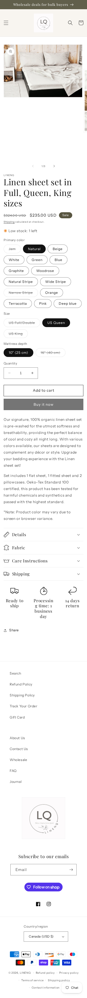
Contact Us (19, 749)
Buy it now (44, 404)
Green (37, 260)
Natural (34, 249)
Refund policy (45, 972)
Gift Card (17, 717)
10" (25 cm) (18, 352)
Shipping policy (59, 980)
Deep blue (68, 303)
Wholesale (18, 760)
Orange (51, 292)
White (14, 260)
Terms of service (32, 980)
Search (15, 673)
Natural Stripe (21, 281)
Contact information (46, 987)
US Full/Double (24, 323)
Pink (43, 303)
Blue (58, 260)
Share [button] (14, 630)
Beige (58, 249)
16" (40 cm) (53, 353)
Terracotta (18, 303)
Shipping (9, 221)
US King (18, 334)
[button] (6, 22)
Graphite (16, 271)
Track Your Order (23, 706)
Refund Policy (21, 684)
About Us (17, 738)
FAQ (13, 771)
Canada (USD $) (41, 936)
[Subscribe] (71, 869)
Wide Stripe (55, 281)
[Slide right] (54, 166)
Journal (16, 781)
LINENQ (25, 972)
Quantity (10, 363)
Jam (15, 249)
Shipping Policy (22, 695)
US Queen (56, 323)
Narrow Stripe (23, 293)
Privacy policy (69, 972)
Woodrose (45, 271)
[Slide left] (33, 166)
